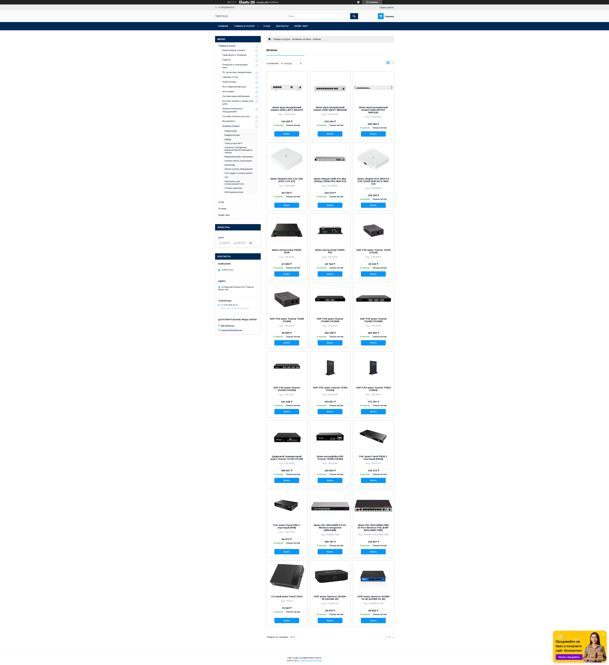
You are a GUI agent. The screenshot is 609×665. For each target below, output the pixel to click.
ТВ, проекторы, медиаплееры (236, 72)
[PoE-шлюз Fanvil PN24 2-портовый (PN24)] (373, 436)
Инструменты (228, 121)
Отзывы (222, 208)
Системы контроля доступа (236, 116)
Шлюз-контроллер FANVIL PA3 (330, 251)
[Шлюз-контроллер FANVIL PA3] (330, 230)
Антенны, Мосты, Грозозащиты (238, 161)
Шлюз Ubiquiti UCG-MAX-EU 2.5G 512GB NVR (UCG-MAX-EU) (373, 181)
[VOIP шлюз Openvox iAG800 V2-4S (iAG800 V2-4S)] (373, 576)
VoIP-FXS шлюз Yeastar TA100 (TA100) (373, 251)
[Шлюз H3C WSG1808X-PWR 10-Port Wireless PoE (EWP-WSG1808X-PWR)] (373, 505)
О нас (266, 26)
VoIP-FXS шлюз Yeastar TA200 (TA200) (287, 320)
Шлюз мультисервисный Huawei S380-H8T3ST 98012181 (373, 110)
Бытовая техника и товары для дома (237, 102)
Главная (223, 26)
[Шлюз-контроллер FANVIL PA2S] (287, 230)
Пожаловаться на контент (310, 661)
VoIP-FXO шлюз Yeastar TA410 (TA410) (330, 388)
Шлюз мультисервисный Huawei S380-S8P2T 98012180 (330, 108)
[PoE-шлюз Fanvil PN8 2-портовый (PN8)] (287, 505)
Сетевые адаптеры (233, 188)
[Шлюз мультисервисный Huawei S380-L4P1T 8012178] (287, 87)
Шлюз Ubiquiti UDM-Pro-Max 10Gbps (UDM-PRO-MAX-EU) (330, 180)
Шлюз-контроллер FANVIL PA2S (287, 251)
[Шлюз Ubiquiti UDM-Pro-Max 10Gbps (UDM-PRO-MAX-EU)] (330, 159)
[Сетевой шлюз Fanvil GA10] (287, 576)
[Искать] (354, 16)
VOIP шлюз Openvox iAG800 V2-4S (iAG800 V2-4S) (373, 597)
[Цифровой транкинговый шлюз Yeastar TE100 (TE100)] (287, 436)
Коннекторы (230, 165)
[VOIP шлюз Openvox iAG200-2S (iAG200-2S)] (330, 576)
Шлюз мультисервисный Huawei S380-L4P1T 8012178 (287, 108)
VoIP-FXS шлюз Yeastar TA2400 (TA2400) (373, 320)
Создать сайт (262, 2)
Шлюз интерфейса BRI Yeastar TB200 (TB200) (330, 457)
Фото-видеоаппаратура (234, 86)
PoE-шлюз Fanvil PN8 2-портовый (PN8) (286, 526)
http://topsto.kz (228, 325)
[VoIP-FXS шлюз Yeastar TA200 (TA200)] (287, 299)
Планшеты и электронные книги (235, 66)
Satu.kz (318, 658)
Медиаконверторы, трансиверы (239, 157)
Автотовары (228, 91)
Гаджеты (226, 60)
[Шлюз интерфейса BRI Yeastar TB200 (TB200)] (330, 436)
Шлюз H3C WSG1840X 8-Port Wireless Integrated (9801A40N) (330, 527)
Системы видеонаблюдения (236, 96)
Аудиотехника (229, 82)
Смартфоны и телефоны (234, 55)
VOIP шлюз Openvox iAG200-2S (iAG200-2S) (330, 597)
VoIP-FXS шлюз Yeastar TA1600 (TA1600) (330, 320)
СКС (227, 177)
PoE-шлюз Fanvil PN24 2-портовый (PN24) (373, 457)
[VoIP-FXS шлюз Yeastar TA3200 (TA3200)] (287, 367)
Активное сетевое (301, 39)
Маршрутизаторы (232, 135)
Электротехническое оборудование (232, 110)
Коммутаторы (231, 131)
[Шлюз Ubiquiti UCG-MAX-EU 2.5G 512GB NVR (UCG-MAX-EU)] (373, 159)
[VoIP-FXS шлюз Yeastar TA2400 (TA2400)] (373, 299)
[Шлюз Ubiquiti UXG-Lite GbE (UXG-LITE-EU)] (287, 159)
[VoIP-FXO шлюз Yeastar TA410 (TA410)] (330, 367)
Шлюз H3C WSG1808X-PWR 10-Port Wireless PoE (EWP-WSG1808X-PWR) (373, 527)
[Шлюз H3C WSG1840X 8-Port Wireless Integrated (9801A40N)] (330, 505)
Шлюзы (228, 139)
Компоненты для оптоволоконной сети (234, 182)
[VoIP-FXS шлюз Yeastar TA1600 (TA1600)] (330, 299)
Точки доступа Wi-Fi (233, 143)
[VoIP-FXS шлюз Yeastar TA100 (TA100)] (373, 230)
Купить (287, 134)
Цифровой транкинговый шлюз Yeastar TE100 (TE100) (287, 457)
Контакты (282, 26)
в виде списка (392, 63)
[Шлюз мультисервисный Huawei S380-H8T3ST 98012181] (373, 87)
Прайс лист (301, 26)
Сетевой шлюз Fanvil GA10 (286, 596)
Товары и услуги (244, 26)
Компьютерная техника (233, 50)
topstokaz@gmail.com (231, 330)
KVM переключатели (234, 192)
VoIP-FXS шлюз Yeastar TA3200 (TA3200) (286, 388)
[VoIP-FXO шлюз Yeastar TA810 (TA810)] (373, 367)
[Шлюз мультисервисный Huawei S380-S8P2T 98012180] (330, 87)
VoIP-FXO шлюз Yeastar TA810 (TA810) (373, 388)
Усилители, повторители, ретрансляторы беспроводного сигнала (238, 150)
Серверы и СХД (230, 77)
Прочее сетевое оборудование (239, 169)
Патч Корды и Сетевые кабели (238, 173)
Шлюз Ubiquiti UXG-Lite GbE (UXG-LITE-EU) (287, 180)
